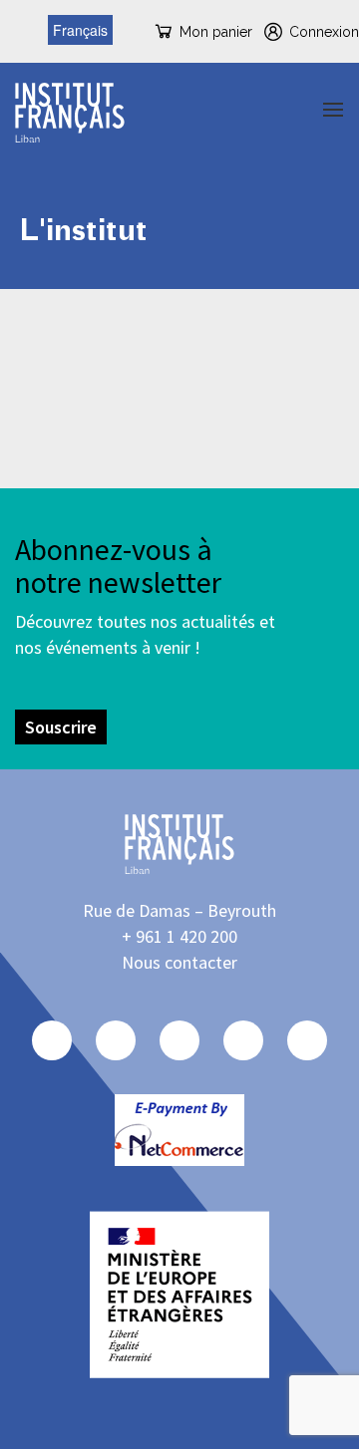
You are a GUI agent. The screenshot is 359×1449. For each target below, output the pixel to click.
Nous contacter (179, 962)
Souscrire (61, 727)
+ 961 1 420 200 (179, 936)
